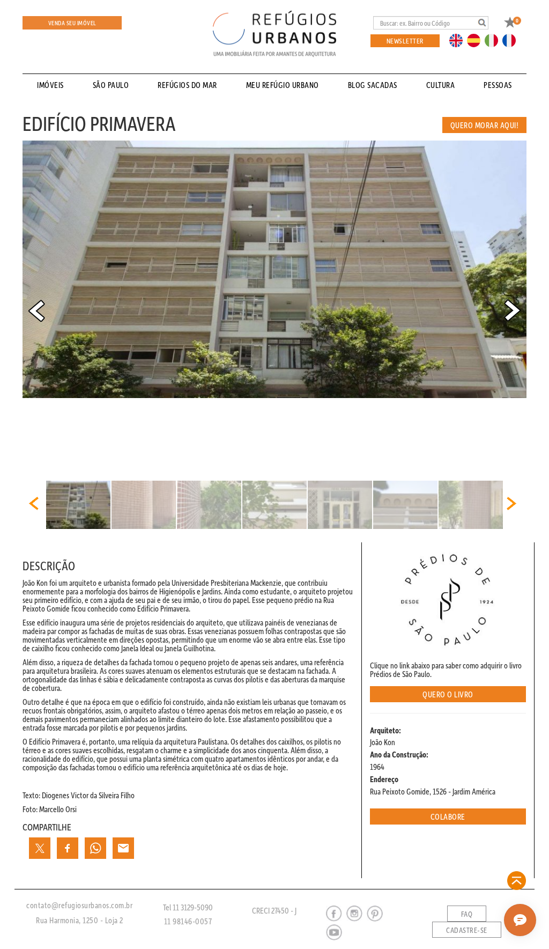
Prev (36, 310)
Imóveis (50, 84)
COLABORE (448, 816)
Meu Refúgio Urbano (282, 84)
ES (476, 39)
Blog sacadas (372, 84)
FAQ (467, 914)
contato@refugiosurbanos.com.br (79, 905)
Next (512, 310)
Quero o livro (447, 694)
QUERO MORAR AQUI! (484, 125)
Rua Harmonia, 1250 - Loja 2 (79, 920)
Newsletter (405, 40)
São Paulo (111, 84)
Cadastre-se (466, 930)
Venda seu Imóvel (72, 23)
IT (495, 39)
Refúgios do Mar (187, 84)
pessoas (498, 84)
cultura (440, 84)
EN (458, 39)
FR (512, 39)
